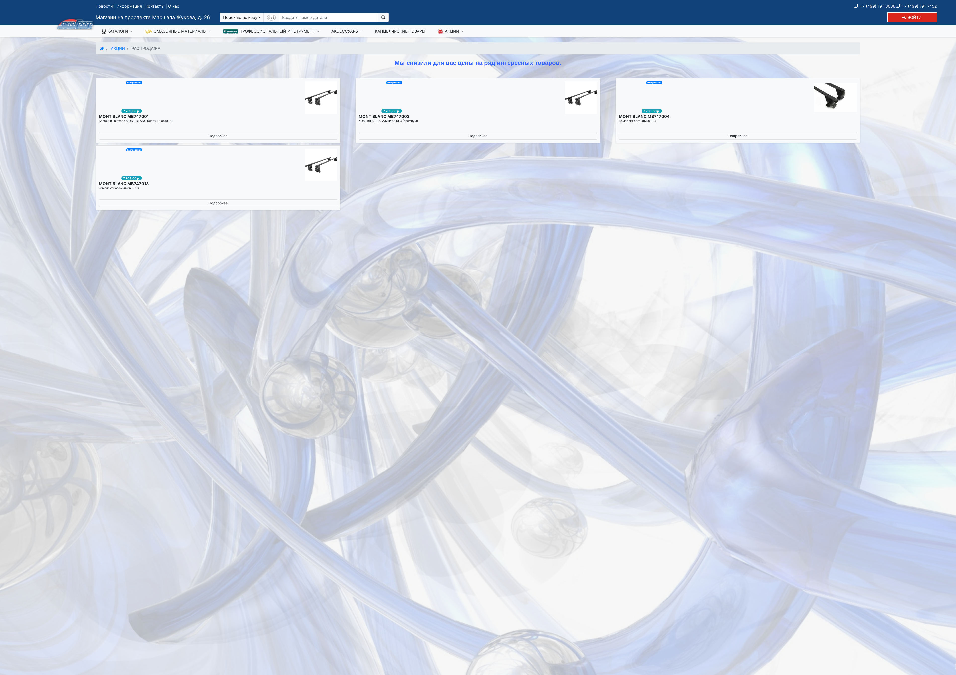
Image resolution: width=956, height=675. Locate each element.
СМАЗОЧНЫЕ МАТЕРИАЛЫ (180, 31)
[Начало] (102, 48)
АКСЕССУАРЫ (345, 31)
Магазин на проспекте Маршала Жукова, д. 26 (153, 17)
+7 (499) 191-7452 (918, 6)
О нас (173, 6)
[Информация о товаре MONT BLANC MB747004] (738, 97)
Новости (104, 6)
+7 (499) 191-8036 (876, 6)
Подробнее (218, 136)
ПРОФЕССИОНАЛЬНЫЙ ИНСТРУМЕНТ (277, 31)
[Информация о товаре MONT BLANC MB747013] (218, 165)
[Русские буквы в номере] (271, 17)
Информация (129, 6)
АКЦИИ (452, 31)
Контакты (155, 6)
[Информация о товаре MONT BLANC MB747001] (218, 97)
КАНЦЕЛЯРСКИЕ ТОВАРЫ (400, 31)
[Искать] (383, 17)
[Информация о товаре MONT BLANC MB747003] (478, 97)
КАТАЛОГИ (117, 31)
